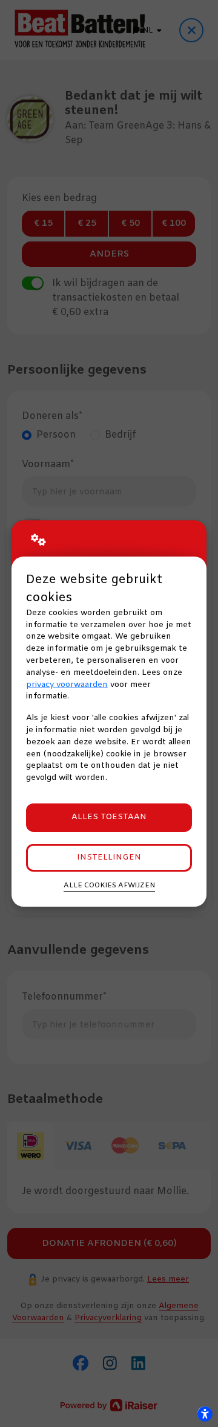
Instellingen (109, 857)
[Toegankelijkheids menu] (204, 1413)
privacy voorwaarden (67, 685)
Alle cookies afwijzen (109, 885)
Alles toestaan (109, 817)
